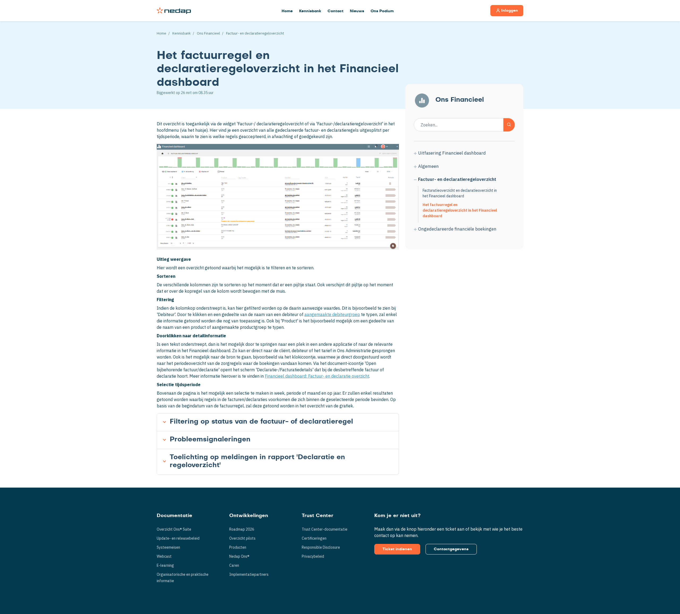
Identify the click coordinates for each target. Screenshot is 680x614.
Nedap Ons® (239, 556)
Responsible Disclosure (321, 547)
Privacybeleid (313, 556)
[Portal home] (174, 10)
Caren (234, 565)
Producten (237, 547)
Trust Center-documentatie (324, 529)
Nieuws (357, 11)
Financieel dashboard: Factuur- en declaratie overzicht (317, 376)
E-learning (165, 565)
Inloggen (509, 10)
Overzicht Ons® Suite (174, 529)
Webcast (164, 556)
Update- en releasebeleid (178, 538)
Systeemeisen (168, 547)
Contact (335, 11)
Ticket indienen (397, 549)
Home (287, 11)
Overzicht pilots (242, 538)
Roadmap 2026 (241, 529)
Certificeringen (314, 538)
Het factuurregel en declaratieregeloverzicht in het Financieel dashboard (460, 210)
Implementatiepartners (249, 574)
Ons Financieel (208, 33)
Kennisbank (310, 11)
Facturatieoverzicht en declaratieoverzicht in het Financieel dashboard (460, 193)
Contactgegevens (451, 549)
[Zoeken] (509, 124)
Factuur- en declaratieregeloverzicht (255, 33)
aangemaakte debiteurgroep (332, 314)
